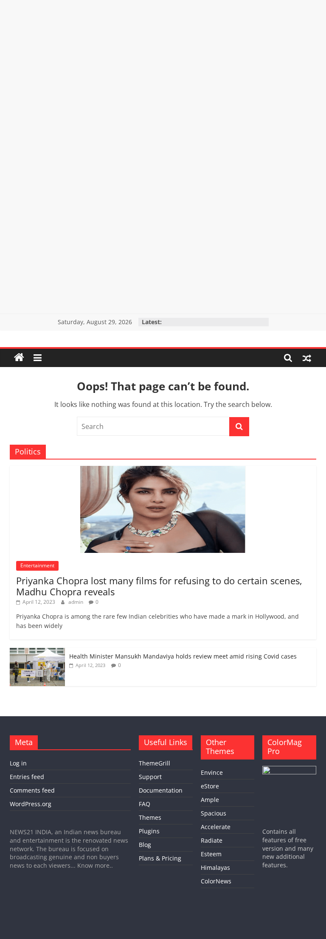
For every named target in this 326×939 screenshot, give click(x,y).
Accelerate (215, 827)
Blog (145, 845)
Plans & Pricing (160, 858)
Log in (18, 763)
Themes (150, 817)
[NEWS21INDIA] (19, 358)
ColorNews (216, 881)
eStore (210, 786)
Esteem (211, 854)
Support (150, 777)
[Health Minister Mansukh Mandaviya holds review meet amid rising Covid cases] (37, 652)
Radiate (211, 840)
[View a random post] (307, 358)
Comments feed (32, 790)
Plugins (149, 831)
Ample (210, 800)
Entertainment (37, 565)
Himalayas (215, 867)
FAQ (144, 804)
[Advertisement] (163, 59)
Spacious (213, 813)
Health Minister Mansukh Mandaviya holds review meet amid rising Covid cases (183, 656)
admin (76, 601)
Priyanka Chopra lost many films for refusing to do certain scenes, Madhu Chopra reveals (159, 586)
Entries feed (27, 777)
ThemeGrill (154, 763)
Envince (212, 772)
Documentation (161, 790)
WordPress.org (30, 804)
